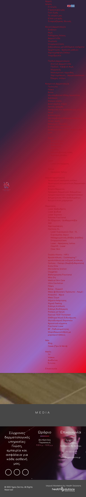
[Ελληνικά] (73, 6)
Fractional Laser (55, 326)
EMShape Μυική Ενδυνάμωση (62, 318)
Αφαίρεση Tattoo (59, 172)
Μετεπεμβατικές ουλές (62, 152)
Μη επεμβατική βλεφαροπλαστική (64, 118)
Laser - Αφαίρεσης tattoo (63, 243)
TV (49, 355)
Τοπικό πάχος (57, 141)
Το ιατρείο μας (55, 16)
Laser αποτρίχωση (60, 164)
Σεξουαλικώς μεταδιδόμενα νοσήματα (66, 47)
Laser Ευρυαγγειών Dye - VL (64, 232)
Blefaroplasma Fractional (60, 275)
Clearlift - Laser (58, 246)
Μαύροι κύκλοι (55, 101)
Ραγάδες (55, 150)
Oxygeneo (52, 272)
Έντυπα (51, 363)
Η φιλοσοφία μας (56, 10)
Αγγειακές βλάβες (59, 155)
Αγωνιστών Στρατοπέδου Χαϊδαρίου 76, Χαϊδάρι (70, 443)
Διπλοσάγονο (54, 115)
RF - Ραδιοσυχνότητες (58, 329)
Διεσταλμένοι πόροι (57, 104)
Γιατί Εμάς (53, 13)
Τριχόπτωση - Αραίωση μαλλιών (63, 50)
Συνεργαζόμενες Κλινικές (59, 21)
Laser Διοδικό (54, 212)
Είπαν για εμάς (55, 19)
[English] (69, 6)
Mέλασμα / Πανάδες (57, 124)
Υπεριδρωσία (54, 56)
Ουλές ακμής (54, 121)
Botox (50, 92)
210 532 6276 (70, 452)
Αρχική (48, 1)
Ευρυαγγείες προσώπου (59, 127)
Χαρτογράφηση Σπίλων (59, 53)
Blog (50, 343)
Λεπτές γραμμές (55, 107)
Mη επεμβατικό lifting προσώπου (64, 95)
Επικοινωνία (51, 369)
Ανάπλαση (52, 98)
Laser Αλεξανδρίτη (57, 209)
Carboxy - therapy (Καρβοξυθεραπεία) (66, 263)
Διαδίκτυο (53, 360)
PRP (50, 223)
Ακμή (50, 33)
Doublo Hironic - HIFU (58, 255)
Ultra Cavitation (55, 283)
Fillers (51, 90)
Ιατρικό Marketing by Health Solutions (63, 486)
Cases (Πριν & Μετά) (57, 346)
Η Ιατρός (52, 7)
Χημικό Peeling (55, 303)
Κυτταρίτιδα (57, 144)
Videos (51, 358)
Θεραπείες (50, 206)
